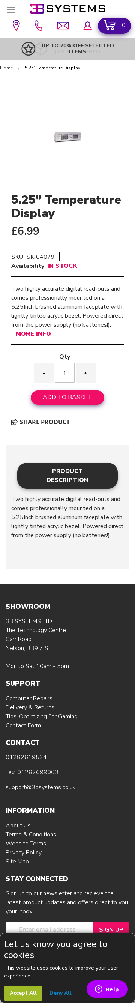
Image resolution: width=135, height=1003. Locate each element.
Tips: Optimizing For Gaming (42, 716)
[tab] (67, 476)
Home (7, 68)
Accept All (23, 993)
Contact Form (23, 725)
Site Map (17, 861)
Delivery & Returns (30, 707)
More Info (33, 334)
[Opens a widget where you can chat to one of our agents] (107, 989)
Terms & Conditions (31, 834)
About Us (18, 825)
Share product (44, 422)
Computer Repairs (29, 698)
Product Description (67, 475)
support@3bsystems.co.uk (41, 787)
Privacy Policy (24, 852)
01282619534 (26, 757)
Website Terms (26, 843)
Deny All (61, 993)
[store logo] (67, 9)
